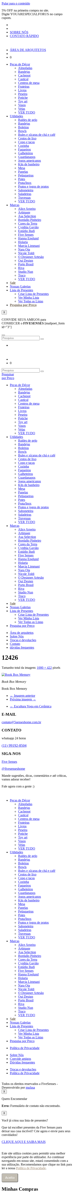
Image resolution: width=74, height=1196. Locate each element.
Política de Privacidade (24, 1048)
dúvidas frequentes (22, 647)
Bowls (22, 131)
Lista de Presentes (21, 290)
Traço (21, 275)
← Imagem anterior (22, 695)
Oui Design (25, 260)
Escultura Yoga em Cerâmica (30, 706)
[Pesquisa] (42, 339)
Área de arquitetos (22, 632)
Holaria (23, 242)
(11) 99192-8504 (14, 745)
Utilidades (16, 116)
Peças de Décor (20, 64)
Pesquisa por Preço (23, 305)
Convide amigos (20, 1058)
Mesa (21, 168)
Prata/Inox (24, 183)
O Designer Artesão (31, 257)
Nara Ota (24, 249)
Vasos (22, 105)
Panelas (23, 171)
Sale (13, 282)
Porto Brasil (26, 264)
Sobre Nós (17, 636)
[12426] (16, 674)
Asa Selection (27, 216)
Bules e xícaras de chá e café (36, 134)
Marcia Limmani (29, 245)
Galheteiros (25, 153)
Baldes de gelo (27, 120)
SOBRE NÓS (19, 32)
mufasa (30, 1087)
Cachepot (24, 75)
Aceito (10, 1177)
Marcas (14, 205)
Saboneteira (25, 190)
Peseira (22, 94)
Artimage (24, 212)
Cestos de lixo (27, 138)
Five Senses (26, 234)
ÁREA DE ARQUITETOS (28, 50)
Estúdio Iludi (26, 231)
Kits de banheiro (28, 164)
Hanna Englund (28, 238)
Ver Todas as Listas (30, 301)
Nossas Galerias (20, 286)
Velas (21, 108)
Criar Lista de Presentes (33, 294)
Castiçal (23, 79)
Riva (21, 268)
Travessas (24, 197)
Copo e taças (26, 142)
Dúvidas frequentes (22, 1062)
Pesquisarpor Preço (8, 376)
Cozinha (23, 145)
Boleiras (23, 127)
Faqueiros (24, 149)
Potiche (23, 97)
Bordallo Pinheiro (29, 220)
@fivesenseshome (13, 768)
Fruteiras (23, 86)
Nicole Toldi (26, 253)
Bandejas (24, 71)
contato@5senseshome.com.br (21, 722)
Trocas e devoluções (23, 640)
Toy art (22, 101)
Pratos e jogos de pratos (33, 186)
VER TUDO (26, 112)
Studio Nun (25, 271)
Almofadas (25, 68)
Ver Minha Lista (28, 297)
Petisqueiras (26, 175)
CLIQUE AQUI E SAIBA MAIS (24, 1142)
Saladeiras (24, 194)
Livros (22, 90)
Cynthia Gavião (28, 227)
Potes (21, 179)
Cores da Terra (27, 223)
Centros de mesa (28, 83)
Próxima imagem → (23, 699)
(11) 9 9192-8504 (48, 786)
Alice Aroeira (27, 208)
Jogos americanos (29, 160)
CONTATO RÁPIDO (24, 36)
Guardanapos (26, 157)
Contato (15, 644)
